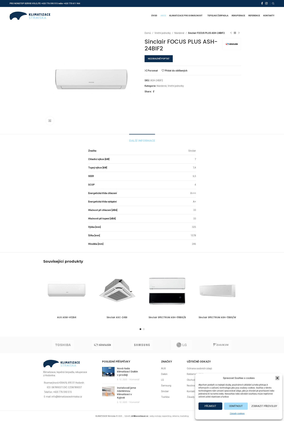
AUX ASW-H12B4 (66, 317)
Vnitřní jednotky (163, 33)
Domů (148, 33)
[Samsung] (142, 345)
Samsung (166, 385)
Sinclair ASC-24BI (117, 317)
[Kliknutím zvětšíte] (50, 121)
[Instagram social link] (266, 3)
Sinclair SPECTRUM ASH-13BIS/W (217, 317)
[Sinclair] (102, 345)
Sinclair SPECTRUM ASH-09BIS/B (167, 317)
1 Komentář (133, 379)
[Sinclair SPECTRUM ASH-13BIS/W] (217, 290)
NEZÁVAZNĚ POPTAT (158, 58)
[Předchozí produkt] (231, 33)
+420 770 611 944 (71, 3)
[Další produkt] (239, 33)
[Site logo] (30, 15)
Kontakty (191, 391)
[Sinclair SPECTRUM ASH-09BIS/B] (167, 290)
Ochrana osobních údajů (199, 368)
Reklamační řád (195, 374)
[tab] (142, 139)
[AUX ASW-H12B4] (66, 290)
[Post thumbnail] (108, 374)
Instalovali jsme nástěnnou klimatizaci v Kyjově (126, 392)
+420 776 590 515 (49, 3)
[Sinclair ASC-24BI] (117, 290)
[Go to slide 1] (140, 329)
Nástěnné (179, 33)
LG (162, 380)
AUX (163, 368)
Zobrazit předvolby (264, 406)
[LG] (181, 345)
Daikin (164, 374)
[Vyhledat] (273, 3)
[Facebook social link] (262, 3)
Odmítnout (236, 406)
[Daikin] (221, 345)
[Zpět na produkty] (235, 33)
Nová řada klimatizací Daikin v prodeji (127, 372)
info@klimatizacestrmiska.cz (67, 396)
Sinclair (165, 391)
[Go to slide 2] (144, 329)
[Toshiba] (63, 345)
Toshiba (165, 397)
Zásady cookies (237, 413)
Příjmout (210, 406)
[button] (277, 378)
